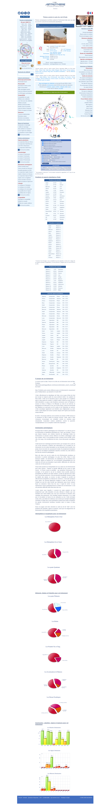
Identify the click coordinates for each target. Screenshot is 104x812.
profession (48, 86)
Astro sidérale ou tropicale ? (25, 128)
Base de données (88, 70)
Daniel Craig (38, 71)
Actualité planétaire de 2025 (25, 170)
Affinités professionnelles (24, 104)
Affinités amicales (22, 102)
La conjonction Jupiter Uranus (25, 172)
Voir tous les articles (25, 134)
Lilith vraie (45, 160)
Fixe (64, 54)
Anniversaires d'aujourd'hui (85, 93)
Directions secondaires (23, 118)
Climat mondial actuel (23, 166)
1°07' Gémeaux (67, 49)
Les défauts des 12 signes (24, 192)
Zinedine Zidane (88, 102)
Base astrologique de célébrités (46, 83)
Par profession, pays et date (85, 81)
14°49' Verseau (67, 50)
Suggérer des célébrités (86, 73)
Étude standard (88, 55)
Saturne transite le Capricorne (25, 181)
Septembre (89, 40)
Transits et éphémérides (26, 20)
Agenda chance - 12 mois (86, 63)
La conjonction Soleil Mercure (25, 143)
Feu (59, 54)
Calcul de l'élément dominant (25, 91)
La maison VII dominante (24, 159)
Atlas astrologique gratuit (24, 89)
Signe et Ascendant (22, 87)
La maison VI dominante (24, 158)
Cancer (60, 52)
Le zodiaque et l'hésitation (24, 185)
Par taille (86, 87)
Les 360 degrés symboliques (25, 93)
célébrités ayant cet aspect (43, 80)
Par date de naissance (87, 83)
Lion (51, 52)
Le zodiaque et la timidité (24, 187)
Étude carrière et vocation (86, 34)
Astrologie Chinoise (44, 56)
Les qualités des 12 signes (24, 190)
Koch (63, 157)
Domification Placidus (47, 157)
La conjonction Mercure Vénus (25, 142)
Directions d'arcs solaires (24, 119)
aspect (53, 86)
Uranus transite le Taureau (24, 179)
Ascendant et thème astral (24, 85)
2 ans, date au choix (87, 45)
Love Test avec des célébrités (25, 100)
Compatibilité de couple (23, 97)
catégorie (62, 86)
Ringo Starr (50, 71)
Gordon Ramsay (88, 114)
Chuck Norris (69, 78)
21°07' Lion (53, 49)
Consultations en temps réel (85, 72)
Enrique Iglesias (71, 70)
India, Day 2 (51, 40)
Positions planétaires (87, 96)
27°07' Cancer (53, 50)
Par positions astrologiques (85, 79)
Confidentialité (46, 797)
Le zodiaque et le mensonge (25, 189)
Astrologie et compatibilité (24, 199)
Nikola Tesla (42, 70)
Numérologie (46, 57)
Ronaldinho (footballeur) (59, 71)
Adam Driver (89, 106)
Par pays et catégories (87, 91)
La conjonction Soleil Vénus (24, 147)
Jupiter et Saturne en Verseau (25, 174)
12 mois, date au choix (87, 43)
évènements (51, 85)
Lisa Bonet (44, 71)
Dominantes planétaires (86, 95)
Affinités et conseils (22, 201)
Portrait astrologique (87, 32)
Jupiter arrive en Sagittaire (24, 177)
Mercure (55, 53)
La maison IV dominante (24, 154)
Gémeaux (55, 52)
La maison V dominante (23, 156)
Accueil (20, 797)
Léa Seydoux (62, 78)
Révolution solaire (22, 116)
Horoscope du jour (22, 81)
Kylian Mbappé (55, 70)
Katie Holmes (63, 70)
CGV (40, 797)
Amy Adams (89, 100)
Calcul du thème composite (24, 108)
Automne (90, 42)
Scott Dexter (51, 39)
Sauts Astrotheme (47, 161)
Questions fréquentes (33, 797)
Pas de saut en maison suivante (59, 161)
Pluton (59, 53)
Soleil (51, 53)
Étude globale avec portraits (85, 57)
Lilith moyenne (52, 160)
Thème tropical (46, 155)
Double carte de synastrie (24, 106)
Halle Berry (48, 70)
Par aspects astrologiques (86, 77)
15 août (56, 46)
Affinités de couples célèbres (25, 203)
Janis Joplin (61, 77)
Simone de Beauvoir (45, 78)
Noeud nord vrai (46, 158)
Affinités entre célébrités (24, 99)
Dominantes (46, 53)
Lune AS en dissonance (23, 145)
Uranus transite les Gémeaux (25, 168)
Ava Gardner (68, 77)
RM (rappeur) (89, 104)
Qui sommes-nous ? (55, 797)
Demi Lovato (89, 108)
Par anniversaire (84, 85)
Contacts (25, 797)
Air (61, 54)
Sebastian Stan (88, 110)
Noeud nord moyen (56, 158)
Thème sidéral (54, 155)
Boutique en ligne (65, 797)
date (66, 86)
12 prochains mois (88, 49)
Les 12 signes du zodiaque (24, 130)
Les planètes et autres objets (25, 132)
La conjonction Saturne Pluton (25, 175)
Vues (48, 59)
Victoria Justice (54, 78)
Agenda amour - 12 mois (86, 61)
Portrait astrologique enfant (85, 36)
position (57, 86)
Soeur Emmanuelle (52, 77)
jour (70, 86)
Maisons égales (57, 157)
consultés (60, 88)
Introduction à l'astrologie (24, 125)
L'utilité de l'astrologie (23, 126)
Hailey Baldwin (43, 77)
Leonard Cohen (88, 112)
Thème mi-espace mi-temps (25, 110)
